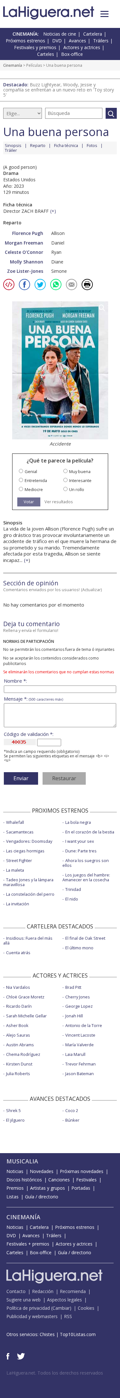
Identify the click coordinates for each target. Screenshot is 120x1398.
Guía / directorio (41, 1197)
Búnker (72, 1120)
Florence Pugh (27, 233)
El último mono (79, 948)
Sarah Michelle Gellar (26, 1016)
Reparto (37, 145)
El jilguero (15, 1120)
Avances (77, 41)
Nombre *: (15, 681)
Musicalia (22, 1161)
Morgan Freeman (24, 243)
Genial (31, 471)
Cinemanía (12, 65)
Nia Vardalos (18, 987)
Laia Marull (75, 1054)
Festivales (86, 1180)
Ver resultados (58, 502)
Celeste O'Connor (24, 252)
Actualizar (91, 589)
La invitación (17, 904)
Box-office (72, 54)
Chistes (47, 1334)
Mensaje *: (33, 699)
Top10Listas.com (78, 1334)
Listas (12, 1197)
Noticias (14, 1171)
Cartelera (92, 34)
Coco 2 (71, 1110)
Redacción (42, 1291)
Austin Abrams (20, 1045)
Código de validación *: (28, 734)
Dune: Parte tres (81, 851)
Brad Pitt (73, 987)
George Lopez (79, 1006)
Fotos (92, 145)
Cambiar (61, 1308)
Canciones (59, 1180)
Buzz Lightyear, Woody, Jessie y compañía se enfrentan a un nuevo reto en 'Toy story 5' (58, 90)
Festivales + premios (27, 1244)
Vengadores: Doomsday (29, 841)
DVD (57, 41)
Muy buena (80, 471)
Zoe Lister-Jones (25, 271)
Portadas (80, 1188)
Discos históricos (24, 1180)
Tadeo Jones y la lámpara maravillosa (28, 882)
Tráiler (11, 150)
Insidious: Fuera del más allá (27, 940)
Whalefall (15, 822)
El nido (71, 899)
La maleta (15, 870)
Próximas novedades (81, 1171)
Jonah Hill (74, 1016)
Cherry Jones (77, 997)
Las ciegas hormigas (25, 851)
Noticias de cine (59, 34)
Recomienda (73, 1291)
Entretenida (36, 480)
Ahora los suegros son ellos (85, 863)
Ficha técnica (66, 145)
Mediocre (34, 489)
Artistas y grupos (47, 1188)
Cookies (86, 1308)
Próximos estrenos (25, 41)
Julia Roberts (18, 1073)
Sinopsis (13, 145)
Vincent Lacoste (80, 1035)
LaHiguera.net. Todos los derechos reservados (54, 1373)
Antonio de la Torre (83, 1025)
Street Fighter (19, 860)
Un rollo (76, 489)
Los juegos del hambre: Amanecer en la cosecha (86, 877)
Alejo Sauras (18, 1035)
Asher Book (17, 1025)
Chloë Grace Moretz (25, 997)
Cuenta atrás (18, 952)
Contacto (16, 1291)
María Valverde (79, 1045)
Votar (29, 502)
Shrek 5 (13, 1110)
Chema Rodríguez (23, 1054)
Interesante (80, 480)
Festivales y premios (35, 47)
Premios (15, 1188)
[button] (104, 14)
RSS (68, 1316)
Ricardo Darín (19, 1006)
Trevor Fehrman (80, 1064)
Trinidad (73, 889)
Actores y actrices (81, 47)
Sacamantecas (20, 832)
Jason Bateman (79, 1073)
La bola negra (78, 822)
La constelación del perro (30, 894)
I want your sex (79, 841)
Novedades (41, 1171)
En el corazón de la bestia (89, 832)
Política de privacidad (28, 1308)
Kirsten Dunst (19, 1064)
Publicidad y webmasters (32, 1316)
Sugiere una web (23, 1300)
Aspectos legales (64, 1300)
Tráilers (100, 41)
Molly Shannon (26, 262)
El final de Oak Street (85, 938)
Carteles (45, 54)
